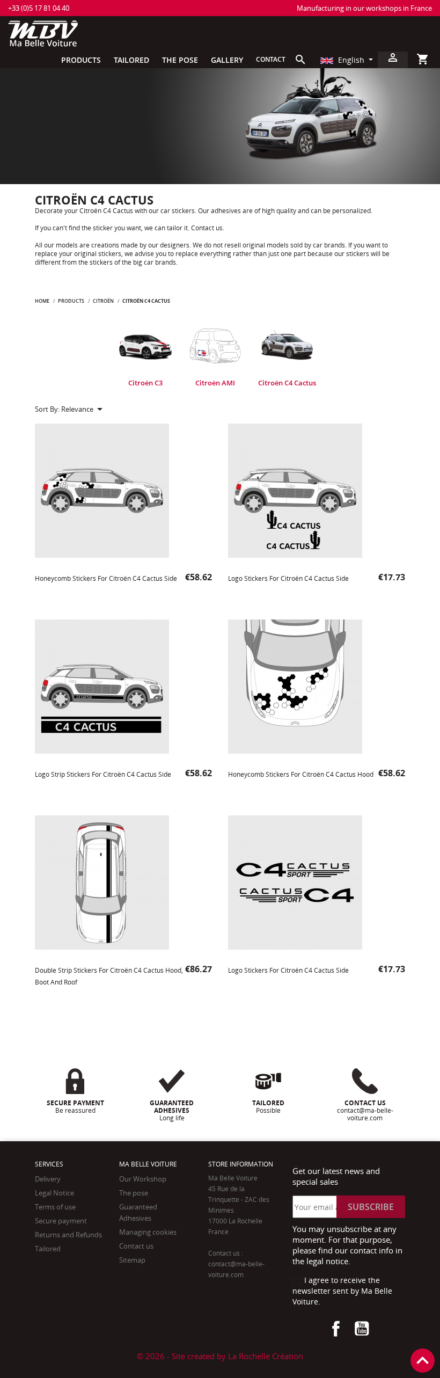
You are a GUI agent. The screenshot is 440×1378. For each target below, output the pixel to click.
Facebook (336, 1328)
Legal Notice (54, 1193)
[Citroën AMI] (215, 346)
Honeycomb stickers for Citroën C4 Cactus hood (300, 774)
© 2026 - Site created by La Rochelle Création (220, 1356)
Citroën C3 (145, 383)
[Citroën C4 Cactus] (287, 346)
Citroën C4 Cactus (287, 383)
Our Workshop (142, 1179)
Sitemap (132, 1260)
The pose (133, 1193)
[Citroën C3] (145, 346)
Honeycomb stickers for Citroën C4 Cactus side (106, 578)
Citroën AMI (215, 383)
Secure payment (61, 1221)
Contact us (136, 1246)
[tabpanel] (145, 355)
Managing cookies (148, 1232)
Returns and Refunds (68, 1235)
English (351, 60)
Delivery (48, 1179)
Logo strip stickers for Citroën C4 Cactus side (103, 774)
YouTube (361, 1328)
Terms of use (55, 1207)
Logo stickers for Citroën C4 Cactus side (288, 578)
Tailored (48, 1248)
